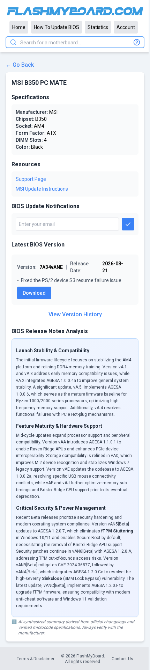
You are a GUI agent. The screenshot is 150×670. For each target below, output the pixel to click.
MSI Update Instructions (42, 189)
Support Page (31, 179)
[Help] (136, 42)
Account (126, 27)
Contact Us (122, 658)
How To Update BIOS (56, 27)
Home (18, 27)
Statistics (98, 27)
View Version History (75, 314)
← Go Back (20, 64)
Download (34, 293)
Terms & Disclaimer (35, 658)
